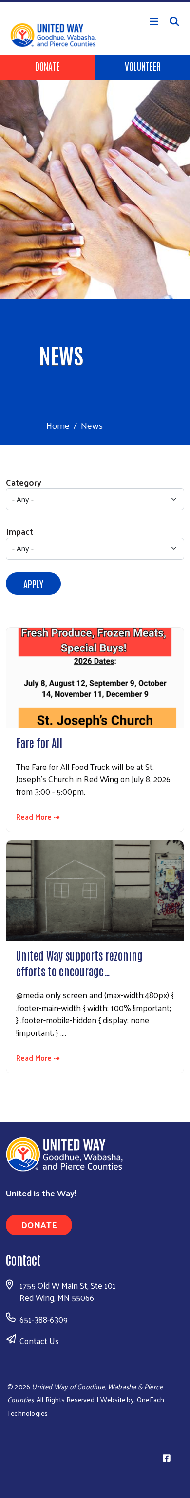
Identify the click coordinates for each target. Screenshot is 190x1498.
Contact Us (39, 1341)
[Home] (95, 1)
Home (58, 425)
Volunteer (143, 66)
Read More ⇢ (38, 817)
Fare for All (39, 742)
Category (23, 481)
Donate (47, 66)
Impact (19, 531)
